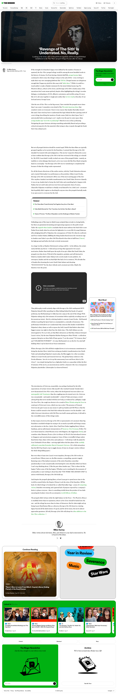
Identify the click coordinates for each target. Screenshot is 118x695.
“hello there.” (66, 83)
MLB (31, 8)
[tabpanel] (59, 209)
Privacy (12, 690)
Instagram (110, 690)
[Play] (17, 614)
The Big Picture (8, 630)
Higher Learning (87, 8)
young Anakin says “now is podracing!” (45, 121)
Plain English (111, 8)
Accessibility (28, 690)
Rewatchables (63, 8)
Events (46, 8)
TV (35, 8)
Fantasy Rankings (14, 8)
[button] (59, 3)
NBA (22, 8)
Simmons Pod (54, 8)
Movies (40, 8)
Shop (97, 641)
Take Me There (87, 683)
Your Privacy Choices (19, 690)
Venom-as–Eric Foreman (70, 429)
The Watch (79, 8)
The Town (103, 8)
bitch (80, 432)
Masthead (59, 641)
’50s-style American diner (70, 107)
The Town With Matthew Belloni (39, 630)
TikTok (63, 80)
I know (82, 238)
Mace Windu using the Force (75, 402)
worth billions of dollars (69, 493)
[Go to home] (8, 3)
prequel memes (73, 75)
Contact (21, 641)
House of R (96, 8)
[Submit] (112, 79)
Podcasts (108, 3)
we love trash (70, 97)
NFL (27, 8)
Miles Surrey (12, 69)
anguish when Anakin (45, 227)
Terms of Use (6, 690)
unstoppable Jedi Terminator (40, 394)
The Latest (5, 8)
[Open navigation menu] (114, 3)
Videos (99, 3)
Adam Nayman (10, 593)
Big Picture (71, 8)
